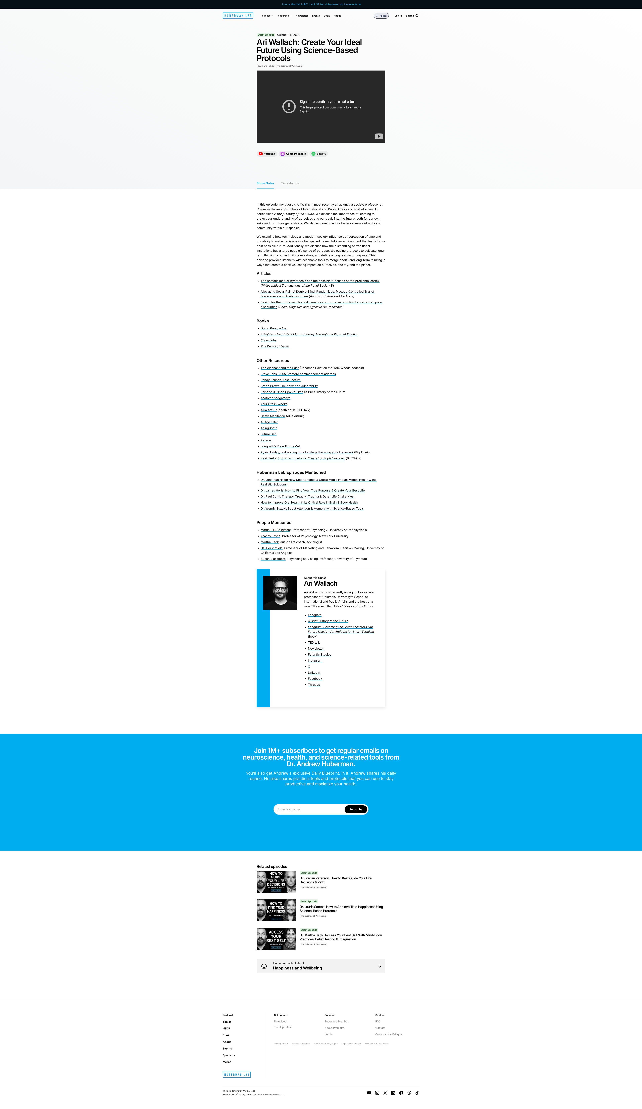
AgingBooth (269, 428)
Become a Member (336, 1021)
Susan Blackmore (273, 559)
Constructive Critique (388, 1034)
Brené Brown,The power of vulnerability (289, 386)
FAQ (377, 1021)
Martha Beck (270, 542)
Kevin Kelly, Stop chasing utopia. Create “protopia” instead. (303, 458)
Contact (380, 1027)
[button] (267, 15)
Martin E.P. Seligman (275, 530)
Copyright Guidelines (351, 1043)
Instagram (315, 660)
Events (316, 15)
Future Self (269, 434)
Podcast (228, 1015)
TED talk (314, 642)
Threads (314, 684)
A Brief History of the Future (328, 621)
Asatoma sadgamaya (275, 398)
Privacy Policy (281, 1043)
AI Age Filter (269, 422)
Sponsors (229, 1055)
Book (327, 15)
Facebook (315, 678)
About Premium (334, 1027)
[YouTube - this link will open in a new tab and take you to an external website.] (369, 1093)
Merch (227, 1062)
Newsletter (302, 15)
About (337, 15)
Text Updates (282, 1027)
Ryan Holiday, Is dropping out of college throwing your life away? (307, 452)
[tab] (265, 183)
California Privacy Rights (326, 1043)
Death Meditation (273, 416)
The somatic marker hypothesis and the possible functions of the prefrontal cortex (320, 281)
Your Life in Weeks (274, 404)
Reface (266, 440)
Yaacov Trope (270, 536)
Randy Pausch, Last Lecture (281, 380)
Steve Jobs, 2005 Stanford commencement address (298, 374)
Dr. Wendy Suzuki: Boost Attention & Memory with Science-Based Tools (312, 508)
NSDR (226, 1028)
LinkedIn (314, 672)
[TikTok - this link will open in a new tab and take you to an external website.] (417, 1093)
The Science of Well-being (289, 66)
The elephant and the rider (280, 368)
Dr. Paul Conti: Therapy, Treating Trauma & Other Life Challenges (307, 496)
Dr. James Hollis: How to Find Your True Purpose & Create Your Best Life (313, 490)
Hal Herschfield (272, 548)
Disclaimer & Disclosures (377, 1043)
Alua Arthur (269, 410)
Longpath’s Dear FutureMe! (280, 446)
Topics (227, 1021)
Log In (398, 15)
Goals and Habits (266, 66)
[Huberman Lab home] (238, 15)
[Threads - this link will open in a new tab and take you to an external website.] (409, 1093)
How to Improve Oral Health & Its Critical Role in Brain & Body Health (309, 502)
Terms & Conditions (301, 1043)
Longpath (315, 615)
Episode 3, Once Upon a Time (282, 392)
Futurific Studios (319, 654)
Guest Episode (266, 34)
